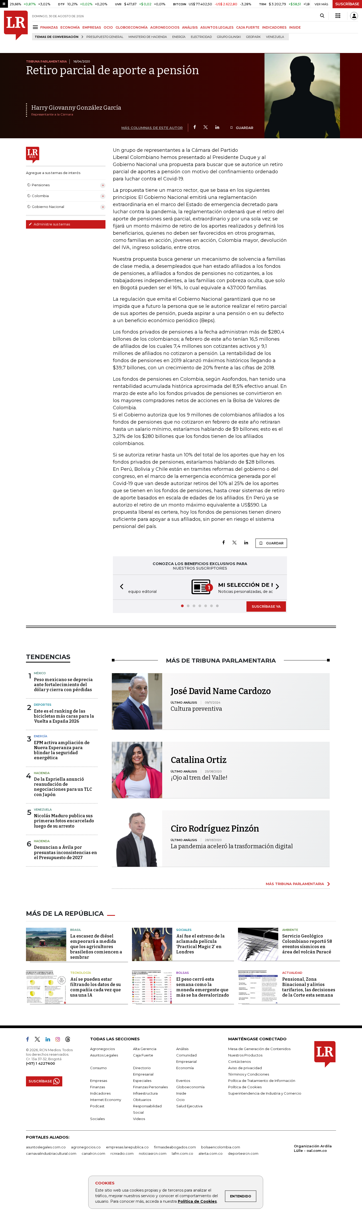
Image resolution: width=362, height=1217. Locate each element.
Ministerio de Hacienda (148, 37)
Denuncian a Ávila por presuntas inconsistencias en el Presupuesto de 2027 (65, 852)
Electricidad (201, 37)
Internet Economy (105, 1100)
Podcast (97, 1106)
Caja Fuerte (143, 1055)
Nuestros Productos (245, 1055)
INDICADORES (274, 27)
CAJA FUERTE (247, 27)
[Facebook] (194, 127)
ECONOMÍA (70, 27)
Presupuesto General (104, 37)
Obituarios (142, 1100)
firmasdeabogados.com (175, 1147)
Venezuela (275, 37)
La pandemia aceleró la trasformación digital (232, 846)
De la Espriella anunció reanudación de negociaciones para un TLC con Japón (63, 787)
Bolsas (182, 973)
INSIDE (295, 27)
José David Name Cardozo (221, 691)
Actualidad (292, 973)
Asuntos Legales (104, 1055)
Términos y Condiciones (248, 1074)
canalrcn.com (93, 1153)
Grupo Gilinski (229, 37)
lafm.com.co (182, 1153)
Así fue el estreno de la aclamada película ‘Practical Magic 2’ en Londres (200, 944)
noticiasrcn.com (152, 1153)
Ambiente (290, 930)
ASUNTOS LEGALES (216, 27)
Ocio (180, 1100)
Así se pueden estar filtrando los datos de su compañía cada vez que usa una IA (95, 987)
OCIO (108, 27)
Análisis (182, 1049)
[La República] (16, 25)
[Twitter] (205, 127)
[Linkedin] (217, 127)
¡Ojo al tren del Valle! (199, 777)
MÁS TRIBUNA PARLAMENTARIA (295, 884)
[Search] (322, 16)
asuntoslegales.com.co (46, 1147)
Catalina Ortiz (199, 760)
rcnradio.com (122, 1153)
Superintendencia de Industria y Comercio (264, 1093)
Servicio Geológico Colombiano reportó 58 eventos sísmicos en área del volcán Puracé (307, 944)
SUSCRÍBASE (347, 4)
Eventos (183, 1080)
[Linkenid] (50, 1040)
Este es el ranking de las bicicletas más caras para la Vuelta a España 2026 (64, 716)
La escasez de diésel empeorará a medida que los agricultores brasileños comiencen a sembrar (96, 947)
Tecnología (80, 973)
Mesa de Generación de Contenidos (259, 1049)
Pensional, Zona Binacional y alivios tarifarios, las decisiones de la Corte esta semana (308, 987)
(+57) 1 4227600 (40, 1063)
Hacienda (42, 773)
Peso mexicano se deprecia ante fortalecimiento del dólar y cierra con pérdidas (63, 684)
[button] (120, 587)
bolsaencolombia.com (220, 1147)
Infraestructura (145, 1093)
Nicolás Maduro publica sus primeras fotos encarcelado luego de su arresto (64, 820)
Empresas (98, 1080)
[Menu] (36, 27)
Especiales (142, 1080)
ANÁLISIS (190, 27)
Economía (185, 1068)
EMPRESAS (91, 27)
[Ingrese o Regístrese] (354, 16)
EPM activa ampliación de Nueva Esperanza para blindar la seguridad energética (62, 750)
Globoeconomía (190, 1087)
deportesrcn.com (243, 1153)
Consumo (98, 1068)
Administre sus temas (51, 224)
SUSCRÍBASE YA (266, 606)
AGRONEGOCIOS (164, 27)
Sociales (184, 930)
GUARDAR (244, 128)
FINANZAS (49, 27)
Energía (179, 37)
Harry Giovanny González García (76, 107)
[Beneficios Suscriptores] (338, 16)
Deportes (42, 705)
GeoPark (253, 37)
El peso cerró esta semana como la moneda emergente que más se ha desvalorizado (202, 987)
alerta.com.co (210, 1153)
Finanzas (97, 1087)
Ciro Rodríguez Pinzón (215, 829)
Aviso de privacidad (245, 1068)
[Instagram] (59, 1040)
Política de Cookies (197, 1201)
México (40, 673)
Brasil (75, 930)
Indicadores (100, 1093)
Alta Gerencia (144, 1049)
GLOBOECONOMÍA (132, 27)
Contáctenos (239, 1061)
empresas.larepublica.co (127, 1147)
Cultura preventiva (196, 708)
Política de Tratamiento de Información (261, 1080)
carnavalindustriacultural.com (51, 1153)
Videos (139, 1119)
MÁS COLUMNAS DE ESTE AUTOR (152, 128)
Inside (181, 1093)
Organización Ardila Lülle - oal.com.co (313, 1148)
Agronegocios (102, 1049)
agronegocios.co (86, 1147)
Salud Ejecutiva (189, 1106)
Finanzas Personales (150, 1087)
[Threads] (70, 1040)
